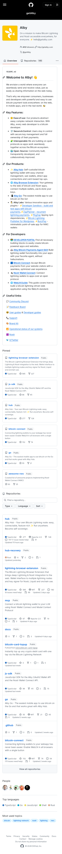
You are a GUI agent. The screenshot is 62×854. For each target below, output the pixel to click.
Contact (22, 839)
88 (23, 395)
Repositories (33, 60)
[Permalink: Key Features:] (4, 112)
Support (13, 318)
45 (30, 395)
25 (16, 484)
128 (32, 418)
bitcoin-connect (14, 740)
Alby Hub (18, 169)
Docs (54, 836)
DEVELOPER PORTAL (24, 240)
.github (9, 725)
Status (34, 836)
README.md (11, 72)
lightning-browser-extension (21, 568)
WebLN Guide (20, 282)
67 (23, 619)
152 (23, 442)
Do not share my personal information (31, 841)
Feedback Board (17, 307)
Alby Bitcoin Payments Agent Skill (31, 250)
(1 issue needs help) (20, 540)
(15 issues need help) (14, 761)
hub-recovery (13, 550)
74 (31, 442)
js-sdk (8, 673)
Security (25, 836)
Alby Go (18, 195)
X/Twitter (13, 340)
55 (23, 463)
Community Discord (19, 301)
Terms (8, 836)
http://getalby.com (45, 47)
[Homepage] (31, 4)
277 (23, 418)
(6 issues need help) (13, 592)
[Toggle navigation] (4, 4)
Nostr (12, 334)
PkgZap (37, 215)
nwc (52, 820)
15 (48, 688)
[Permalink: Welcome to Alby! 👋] (4, 77)
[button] (57, 61)
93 (8, 484)
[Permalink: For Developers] (4, 234)
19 (48, 619)
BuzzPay (42, 221)
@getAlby (27, 52)
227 (32, 374)
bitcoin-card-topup (16, 644)
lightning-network (21, 820)
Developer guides (32, 312)
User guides (15, 312)
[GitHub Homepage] (22, 846)
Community (44, 836)
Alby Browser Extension (26, 182)
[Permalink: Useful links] (4, 296)
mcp (7, 600)
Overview (12, 60)
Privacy (17, 836)
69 (29, 592)
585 (23, 374)
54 (50, 758)
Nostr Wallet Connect (24, 273)
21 (30, 463)
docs (8, 629)
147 (10, 540)
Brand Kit (13, 323)
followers (28, 47)
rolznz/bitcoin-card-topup (26, 648)
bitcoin (7, 820)
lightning (43, 820)
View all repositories (29, 769)
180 (52, 590)
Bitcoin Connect (22, 263)
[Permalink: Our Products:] (4, 164)
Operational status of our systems (25, 329)
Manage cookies (36, 839)
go (6, 699)
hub (7, 518)
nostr (34, 820)
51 (35, 540)
